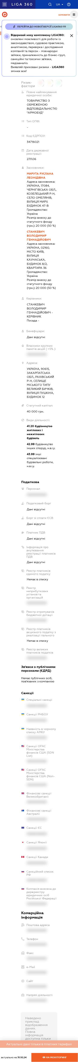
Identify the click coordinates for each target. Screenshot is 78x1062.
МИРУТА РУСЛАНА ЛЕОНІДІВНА (40, 175)
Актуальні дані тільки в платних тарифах (39, 1044)
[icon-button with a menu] (74, 14)
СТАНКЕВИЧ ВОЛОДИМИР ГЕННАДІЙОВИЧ (39, 235)
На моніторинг (56, 1057)
